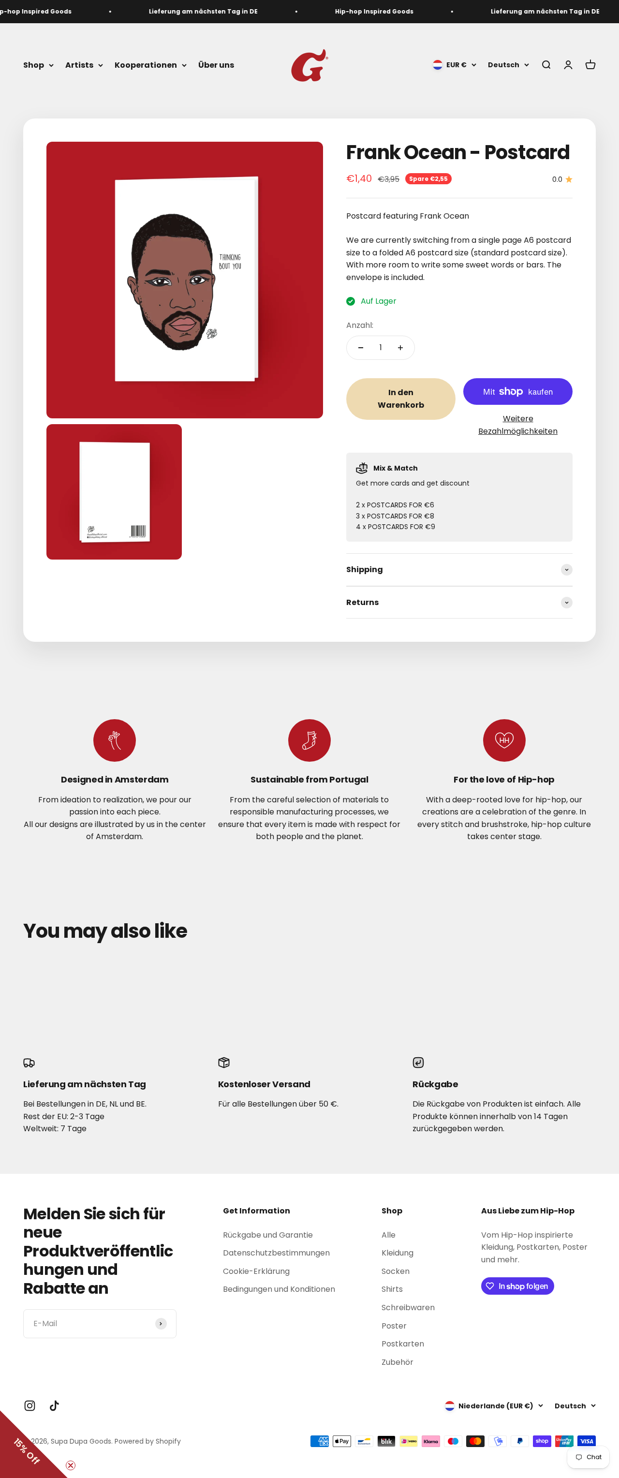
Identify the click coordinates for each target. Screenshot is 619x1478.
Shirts (392, 1289)
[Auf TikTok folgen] (54, 1405)
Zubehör (397, 1362)
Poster (394, 1325)
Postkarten (403, 1343)
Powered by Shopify (148, 1441)
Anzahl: (359, 325)
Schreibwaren (408, 1307)
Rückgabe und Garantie (268, 1235)
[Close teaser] (70, 1465)
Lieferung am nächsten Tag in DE (194, 11)
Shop (33, 65)
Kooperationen (146, 65)
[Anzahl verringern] (361, 347)
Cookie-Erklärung (256, 1271)
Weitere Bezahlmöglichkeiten (518, 425)
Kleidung (397, 1252)
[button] (34, 1444)
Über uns (216, 65)
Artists (79, 65)
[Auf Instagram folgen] (29, 1405)
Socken (396, 1271)
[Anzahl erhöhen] (400, 347)
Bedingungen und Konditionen (279, 1289)
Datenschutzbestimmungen (276, 1252)
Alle (389, 1235)
